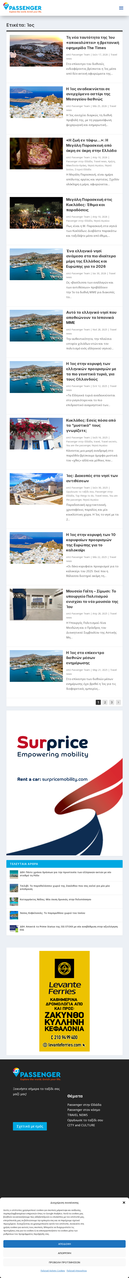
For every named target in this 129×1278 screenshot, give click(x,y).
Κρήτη (111, 161)
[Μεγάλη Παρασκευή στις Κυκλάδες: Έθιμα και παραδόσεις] (36, 213)
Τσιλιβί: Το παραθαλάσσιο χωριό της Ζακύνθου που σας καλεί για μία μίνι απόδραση (65, 887)
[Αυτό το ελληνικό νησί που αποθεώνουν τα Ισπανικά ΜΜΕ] (36, 326)
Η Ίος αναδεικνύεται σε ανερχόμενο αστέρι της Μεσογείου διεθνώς (88, 94)
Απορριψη (64, 1253)
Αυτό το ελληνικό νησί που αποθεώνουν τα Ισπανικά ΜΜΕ (91, 317)
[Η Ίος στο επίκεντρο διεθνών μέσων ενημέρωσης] (36, 666)
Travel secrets (109, 441)
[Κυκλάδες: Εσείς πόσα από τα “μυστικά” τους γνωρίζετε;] (36, 433)
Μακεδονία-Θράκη (76, 165)
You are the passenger (78, 445)
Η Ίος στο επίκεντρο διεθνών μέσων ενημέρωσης (85, 657)
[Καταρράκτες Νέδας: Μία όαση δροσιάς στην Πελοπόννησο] (14, 901)
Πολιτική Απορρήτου (77, 1270)
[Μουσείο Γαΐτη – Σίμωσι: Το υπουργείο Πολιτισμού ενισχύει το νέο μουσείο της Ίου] (36, 604)
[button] (124, 1202)
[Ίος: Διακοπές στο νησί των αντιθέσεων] (36, 489)
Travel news (100, 161)
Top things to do (84, 495)
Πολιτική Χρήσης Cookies (53, 1270)
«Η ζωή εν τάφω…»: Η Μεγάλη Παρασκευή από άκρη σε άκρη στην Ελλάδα (91, 145)
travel (97, 441)
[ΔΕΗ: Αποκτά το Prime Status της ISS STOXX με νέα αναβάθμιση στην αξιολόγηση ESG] (14, 929)
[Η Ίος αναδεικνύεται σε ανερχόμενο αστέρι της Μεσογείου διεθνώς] (36, 102)
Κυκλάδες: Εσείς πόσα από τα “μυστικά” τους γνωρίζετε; (91, 425)
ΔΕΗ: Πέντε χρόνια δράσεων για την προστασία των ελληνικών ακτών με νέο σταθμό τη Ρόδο (65, 874)
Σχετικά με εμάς (30, 1126)
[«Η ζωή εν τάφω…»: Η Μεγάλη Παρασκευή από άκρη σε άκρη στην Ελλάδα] (36, 153)
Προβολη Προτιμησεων (64, 1262)
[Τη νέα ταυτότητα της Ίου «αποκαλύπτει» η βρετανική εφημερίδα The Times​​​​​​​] (36, 51)
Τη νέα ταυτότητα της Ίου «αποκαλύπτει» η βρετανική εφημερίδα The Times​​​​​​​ (92, 42)
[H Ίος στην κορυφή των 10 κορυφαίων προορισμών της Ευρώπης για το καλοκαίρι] (36, 548)
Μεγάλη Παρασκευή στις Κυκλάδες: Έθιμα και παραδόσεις (89, 204)
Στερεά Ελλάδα (83, 169)
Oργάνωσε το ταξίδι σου (80, 491)
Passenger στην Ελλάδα (79, 161)
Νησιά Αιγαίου (95, 165)
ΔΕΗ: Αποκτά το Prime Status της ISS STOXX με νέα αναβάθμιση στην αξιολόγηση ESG (69, 928)
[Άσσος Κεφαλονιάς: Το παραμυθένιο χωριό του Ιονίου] (14, 915)
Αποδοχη (64, 1243)
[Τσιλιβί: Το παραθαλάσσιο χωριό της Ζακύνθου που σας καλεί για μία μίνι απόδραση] (14, 888)
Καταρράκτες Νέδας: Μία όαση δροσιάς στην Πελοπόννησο (55, 899)
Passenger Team (81, 54)
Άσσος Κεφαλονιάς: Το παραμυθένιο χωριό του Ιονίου (52, 913)
